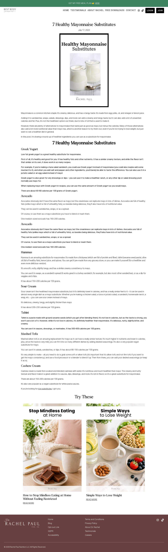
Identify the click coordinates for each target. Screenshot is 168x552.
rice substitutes (45, 389)
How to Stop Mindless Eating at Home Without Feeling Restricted (47, 497)
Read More (28, 503)
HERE (97, 3)
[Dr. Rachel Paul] (10, 10)
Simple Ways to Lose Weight (104, 495)
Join (160, 11)
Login (150, 11)
